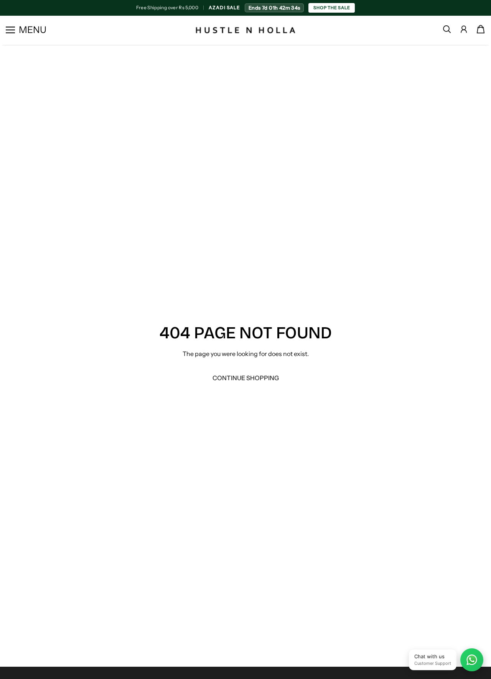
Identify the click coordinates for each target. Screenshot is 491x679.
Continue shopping (246, 378)
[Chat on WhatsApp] (471, 659)
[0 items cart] (480, 29)
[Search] (446, 29)
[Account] (463, 29)
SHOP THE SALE (331, 7)
